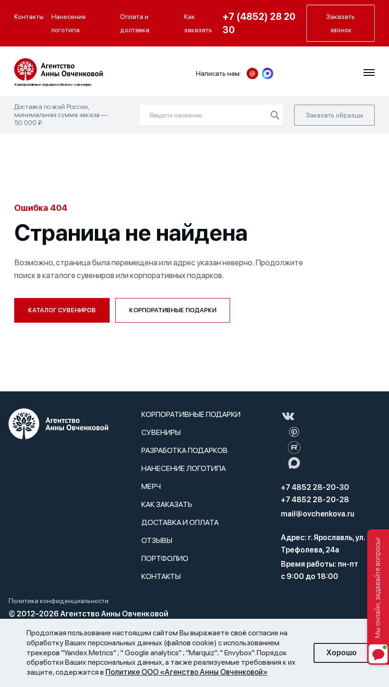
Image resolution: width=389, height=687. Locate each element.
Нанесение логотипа (68, 23)
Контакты (29, 16)
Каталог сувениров (62, 310)
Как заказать (198, 23)
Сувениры (161, 432)
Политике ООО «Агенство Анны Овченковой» (186, 672)
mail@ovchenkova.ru (317, 513)
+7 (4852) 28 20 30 (259, 23)
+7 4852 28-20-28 (315, 499)
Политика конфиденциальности (59, 601)
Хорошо (341, 653)
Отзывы (156, 540)
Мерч (151, 486)
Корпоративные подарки (172, 310)
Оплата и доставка (134, 23)
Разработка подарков (184, 450)
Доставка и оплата (180, 522)
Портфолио (164, 558)
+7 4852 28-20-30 (315, 487)
